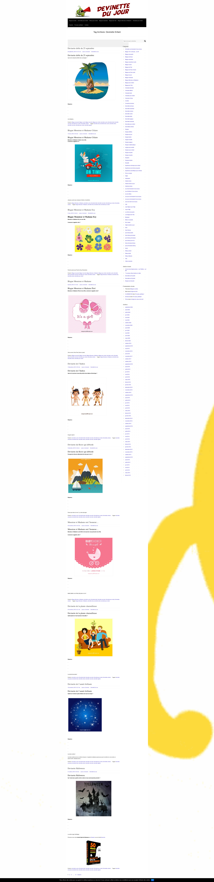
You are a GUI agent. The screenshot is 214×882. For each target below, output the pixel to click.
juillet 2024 (127, 312)
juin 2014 (127, 433)
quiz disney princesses (130, 238)
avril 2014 (127, 439)
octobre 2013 (128, 454)
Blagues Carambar (103, 20)
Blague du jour (128, 75)
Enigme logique (128, 142)
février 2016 (128, 382)
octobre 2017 (128, 358)
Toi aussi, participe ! (78, 25)
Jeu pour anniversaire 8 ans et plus (133, 199)
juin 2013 (127, 465)
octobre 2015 (128, 392)
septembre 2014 (129, 426)
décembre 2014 (128, 418)
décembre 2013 (128, 449)
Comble (127, 100)
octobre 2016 (128, 361)
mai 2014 (127, 436)
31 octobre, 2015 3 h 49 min (73, 771)
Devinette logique (129, 119)
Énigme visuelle (128, 152)
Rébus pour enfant (93, 20)
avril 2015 (127, 408)
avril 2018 (127, 353)
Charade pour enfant (130, 95)
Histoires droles (128, 186)
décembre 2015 (128, 387)
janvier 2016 (128, 384)
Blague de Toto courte (130, 72)
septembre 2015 (129, 395)
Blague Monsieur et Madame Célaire (83, 130)
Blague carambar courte (130, 62)
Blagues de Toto (112, 20)
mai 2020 (127, 333)
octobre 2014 (128, 423)
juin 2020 (127, 330)
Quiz (126, 227)
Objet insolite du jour (130, 225)
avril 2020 (127, 335)
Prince (126, 299)
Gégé (126, 175)
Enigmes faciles (128, 160)
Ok (152, 880)
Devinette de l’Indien (76, 363)
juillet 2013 (127, 462)
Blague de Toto (128, 67)
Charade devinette (129, 88)
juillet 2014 (127, 431)
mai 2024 (127, 317)
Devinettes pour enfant (83, 20)
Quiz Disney (128, 230)
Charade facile (128, 93)
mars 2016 (127, 379)
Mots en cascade (129, 219)
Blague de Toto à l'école (130, 69)
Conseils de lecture (129, 103)
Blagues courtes (72, 20)
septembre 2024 (129, 307)
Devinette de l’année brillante (80, 684)
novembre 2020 (128, 325)
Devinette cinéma (129, 111)
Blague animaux (129, 56)
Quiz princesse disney (130, 243)
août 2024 (127, 309)
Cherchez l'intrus (129, 98)
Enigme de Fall (134, 291)
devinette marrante (71, 125)
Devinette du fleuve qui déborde (81, 444)
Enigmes (71, 25)
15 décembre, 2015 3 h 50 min (74, 367)
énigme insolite (128, 139)
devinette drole (97, 123)
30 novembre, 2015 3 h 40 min (74, 525)
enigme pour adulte (129, 147)
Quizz (126, 248)
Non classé (127, 222)
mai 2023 (127, 320)
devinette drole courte (104, 123)
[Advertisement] (97, 27)
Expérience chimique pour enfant (132, 165)
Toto (126, 258)
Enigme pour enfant (129, 150)
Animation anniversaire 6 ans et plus (133, 49)
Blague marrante (89, 122)
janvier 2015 (128, 415)
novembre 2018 (128, 351)
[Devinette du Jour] (107, 18)
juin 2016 (127, 371)
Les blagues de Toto (129, 214)
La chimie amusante (129, 212)
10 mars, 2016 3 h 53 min (73, 133)
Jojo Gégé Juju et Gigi (130, 206)
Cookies (86, 25)
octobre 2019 (128, 343)
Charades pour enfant (138, 20)
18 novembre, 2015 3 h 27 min (74, 687)
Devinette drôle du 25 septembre (81, 48)
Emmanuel (127, 296)
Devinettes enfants (85, 123)
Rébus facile (128, 253)
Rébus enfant (128, 250)
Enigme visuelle (128, 155)
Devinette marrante (101, 203)
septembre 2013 (129, 457)
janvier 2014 (128, 446)
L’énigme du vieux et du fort (137, 299)
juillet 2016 (127, 369)
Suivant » (79, 874)
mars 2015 (127, 410)
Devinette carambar (129, 108)
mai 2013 (127, 467)
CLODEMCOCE (128, 294)
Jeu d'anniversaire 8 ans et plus (132, 188)
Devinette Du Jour (95, 51)
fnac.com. (103, 837)
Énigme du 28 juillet (129, 281)
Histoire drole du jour (130, 183)
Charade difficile (129, 90)
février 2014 (128, 444)
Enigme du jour (128, 134)
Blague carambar (129, 59)
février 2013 (128, 475)
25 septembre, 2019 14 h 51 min (74, 51)
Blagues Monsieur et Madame (124, 20)
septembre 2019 (129, 346)
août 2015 (127, 397)
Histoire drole (128, 181)
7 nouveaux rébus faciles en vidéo (133, 273)
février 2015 (128, 413)
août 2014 (127, 428)
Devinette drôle (111, 122)
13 (75, 874)
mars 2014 (127, 441)
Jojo (126, 204)
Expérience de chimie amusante (132, 168)
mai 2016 (127, 374)
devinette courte (104, 122)
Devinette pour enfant (76, 123)
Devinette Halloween (76, 768)
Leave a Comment (86, 51)
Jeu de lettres (128, 194)
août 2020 (127, 327)
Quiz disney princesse (130, 235)
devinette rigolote (88, 125)
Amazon (93, 837)
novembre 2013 (128, 452)
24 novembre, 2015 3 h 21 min (74, 609)
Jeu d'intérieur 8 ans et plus (131, 191)
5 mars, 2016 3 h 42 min (72, 213)
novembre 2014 (128, 421)
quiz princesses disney (130, 245)
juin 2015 (127, 402)
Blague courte (82, 122)
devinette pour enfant (80, 125)
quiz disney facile (129, 232)
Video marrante (128, 261)
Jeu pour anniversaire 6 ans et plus (133, 196)
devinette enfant (113, 123)
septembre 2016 (129, 364)
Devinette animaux (129, 106)
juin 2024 (127, 315)
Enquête (127, 163)
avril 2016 (127, 377)
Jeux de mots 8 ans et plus (131, 201)
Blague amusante (75, 122)
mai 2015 (127, 405)
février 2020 (128, 340)
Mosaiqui (127, 217)
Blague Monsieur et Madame (78, 203)
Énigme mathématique (130, 144)
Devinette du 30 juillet (130, 275)
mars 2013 (127, 472)
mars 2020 (127, 338)
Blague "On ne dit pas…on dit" (132, 51)
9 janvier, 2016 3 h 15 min (73, 284)
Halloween (127, 178)
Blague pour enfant (96, 122)
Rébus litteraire (128, 256)
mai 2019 (127, 348)
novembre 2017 (128, 356)
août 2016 (127, 366)
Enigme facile (128, 137)
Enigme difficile (128, 131)
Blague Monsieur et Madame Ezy (81, 209)
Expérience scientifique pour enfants (133, 170)
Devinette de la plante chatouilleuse (82, 606)
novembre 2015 (128, 390)
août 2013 (127, 459)
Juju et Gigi (127, 209)
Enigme (127, 129)
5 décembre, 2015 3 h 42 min (73, 448)
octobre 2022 (128, 322)
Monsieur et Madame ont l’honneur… (83, 522)
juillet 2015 (127, 400)
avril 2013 (127, 470)
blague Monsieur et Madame (81, 204)
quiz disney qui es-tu (130, 240)
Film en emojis (128, 173)
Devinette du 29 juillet (130, 278)
